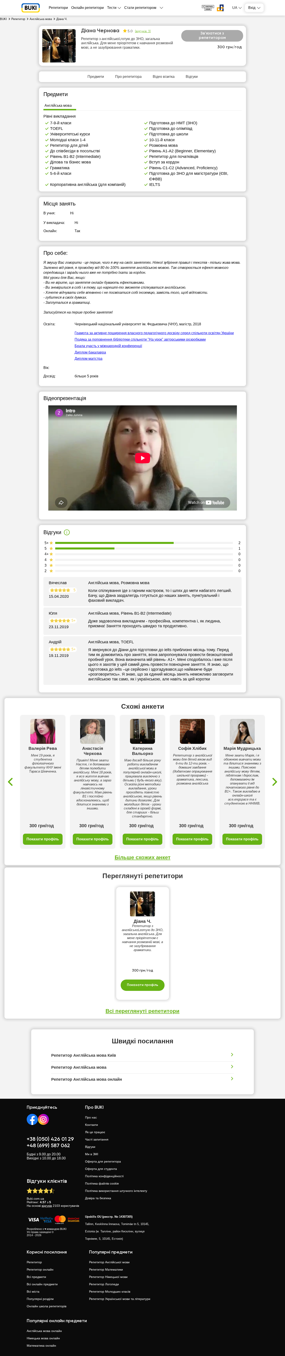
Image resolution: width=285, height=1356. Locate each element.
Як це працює (95, 1132)
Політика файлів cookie (102, 1183)
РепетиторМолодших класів (109, 1291)
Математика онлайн (41, 1345)
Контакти (91, 1125)
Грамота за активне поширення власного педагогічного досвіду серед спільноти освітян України (154, 333)
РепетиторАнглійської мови (109, 1262)
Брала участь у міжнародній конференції (108, 346)
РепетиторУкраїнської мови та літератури (119, 1299)
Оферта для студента (101, 1169)
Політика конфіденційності (104, 1176)
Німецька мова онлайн (43, 1338)
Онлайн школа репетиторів (46, 1306)
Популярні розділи (40, 1299)
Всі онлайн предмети (42, 1284)
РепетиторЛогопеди (104, 1284)
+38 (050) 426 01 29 (50, 1139)
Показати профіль (42, 839)
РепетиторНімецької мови (108, 1277)
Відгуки (90, 1147)
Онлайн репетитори (87, 8)
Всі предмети (36, 1277)
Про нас (91, 1117)
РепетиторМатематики (106, 1269)
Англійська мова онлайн (44, 1331)
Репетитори (58, 8)
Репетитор (34, 1262)
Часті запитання (96, 1139)
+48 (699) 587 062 (48, 1145)
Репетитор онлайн (40, 1269)
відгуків (47, 1205)
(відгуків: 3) (143, 31)
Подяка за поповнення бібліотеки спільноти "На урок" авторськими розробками (140, 339)
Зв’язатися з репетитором (212, 35)
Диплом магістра (88, 358)
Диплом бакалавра (90, 352)
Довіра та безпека (98, 1198)
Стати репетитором (140, 8)
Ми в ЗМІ (91, 1154)
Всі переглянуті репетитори (142, 1011)
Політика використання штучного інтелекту (116, 1191)
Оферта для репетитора (103, 1161)
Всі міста (33, 1291)
